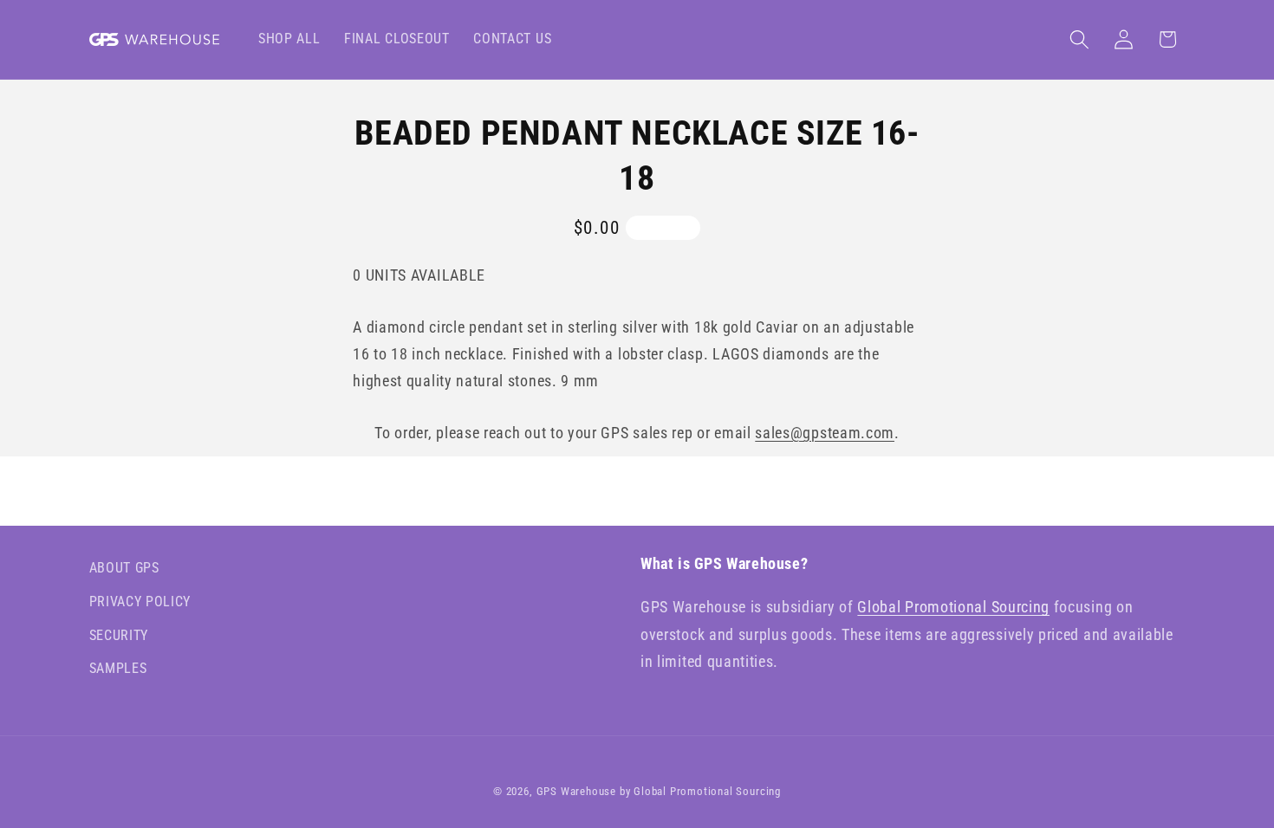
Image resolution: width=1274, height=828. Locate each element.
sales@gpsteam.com (824, 433)
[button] (1079, 39)
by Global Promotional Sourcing (700, 791)
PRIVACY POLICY (140, 601)
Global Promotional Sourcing (953, 607)
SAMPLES (118, 668)
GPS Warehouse (576, 791)
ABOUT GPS (124, 568)
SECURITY (119, 635)
